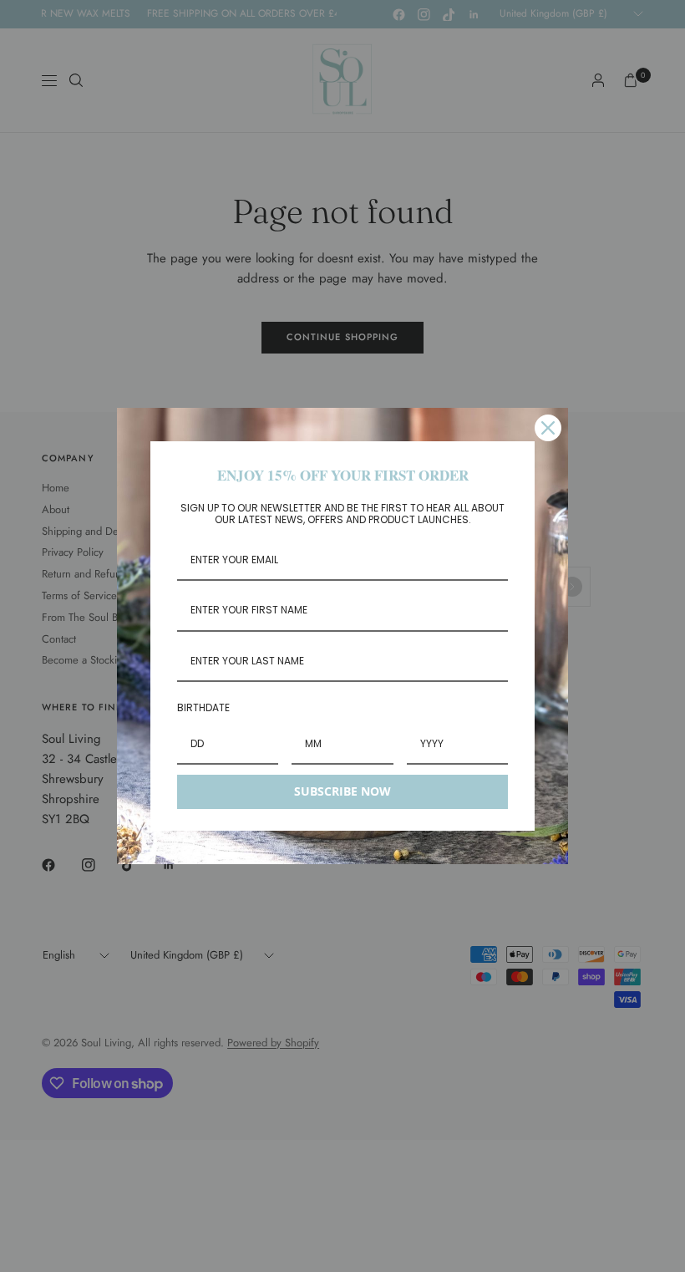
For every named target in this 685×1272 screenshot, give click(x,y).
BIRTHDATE (203, 707)
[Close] (548, 428)
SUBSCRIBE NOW (342, 791)
